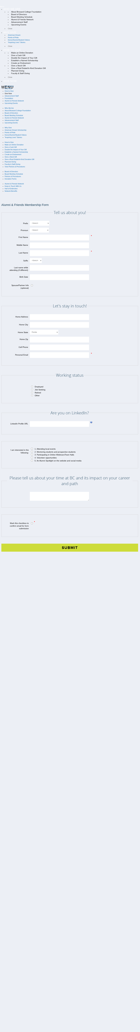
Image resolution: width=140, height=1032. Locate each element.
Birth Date (23, 277)
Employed (39, 387)
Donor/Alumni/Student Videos (16, 135)
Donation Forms (10, 179)
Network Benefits (11, 191)
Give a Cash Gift (11, 147)
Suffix (25, 261)
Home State (23, 332)
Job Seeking (40, 390)
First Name (23, 237)
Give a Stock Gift (11, 157)
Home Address (21, 317)
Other (37, 395)
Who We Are (9, 108)
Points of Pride (10, 133)
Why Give (8, 128)
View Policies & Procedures (15, 167)
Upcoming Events (11, 103)
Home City (23, 325)
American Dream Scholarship (15, 130)
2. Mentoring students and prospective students (55, 452)
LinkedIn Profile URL (19, 424)
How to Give (9, 91)
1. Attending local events (45, 449)
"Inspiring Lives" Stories (13, 137)
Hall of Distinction (11, 189)
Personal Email (21, 355)
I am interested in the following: (19, 451)
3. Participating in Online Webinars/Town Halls (54, 455)
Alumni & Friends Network (14, 101)
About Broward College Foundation (18, 111)
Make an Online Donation (14, 145)
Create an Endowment (13, 154)
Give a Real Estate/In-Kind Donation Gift (19, 159)
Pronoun (24, 230)
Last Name (23, 253)
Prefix (25, 223)
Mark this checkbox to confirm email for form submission (19, 526)
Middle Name (22, 245)
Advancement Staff (12, 96)
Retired (38, 393)
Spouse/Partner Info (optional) (20, 286)
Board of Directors (11, 113)
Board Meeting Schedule (14, 115)
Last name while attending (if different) (19, 268)
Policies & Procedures (13, 176)
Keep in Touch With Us (13, 186)
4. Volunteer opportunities (46, 458)
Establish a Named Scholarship (16, 152)
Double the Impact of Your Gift (16, 150)
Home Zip (24, 339)
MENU (7, 87)
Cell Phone (23, 347)
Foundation (9, 98)
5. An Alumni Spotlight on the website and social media (58, 461)
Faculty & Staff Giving (12, 164)
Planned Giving (10, 162)
